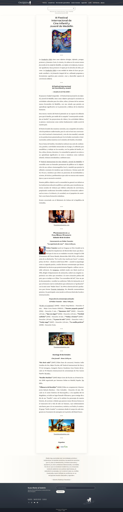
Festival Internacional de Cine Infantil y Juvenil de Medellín (61, 162)
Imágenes (56, 270)
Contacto (44, 499)
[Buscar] (73, 8)
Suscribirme (60, 491)
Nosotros (30, 499)
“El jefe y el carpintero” (46, 305)
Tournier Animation (57, 289)
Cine (67, 11)
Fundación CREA (46, 59)
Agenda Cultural (61, 11)
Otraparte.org (53, 11)
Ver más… (48, 373)
